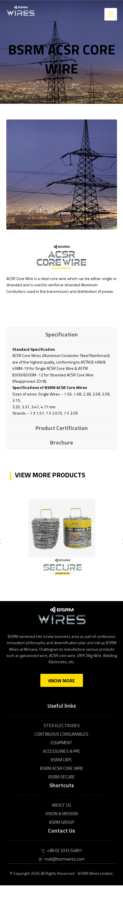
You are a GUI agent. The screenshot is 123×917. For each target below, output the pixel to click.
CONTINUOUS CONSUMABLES (61, 734)
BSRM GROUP (61, 822)
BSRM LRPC (61, 759)
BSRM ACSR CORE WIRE (61, 768)
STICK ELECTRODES (61, 725)
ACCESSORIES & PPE (61, 751)
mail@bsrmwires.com (64, 859)
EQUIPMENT (62, 742)
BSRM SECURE (61, 777)
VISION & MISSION (61, 813)
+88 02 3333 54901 (64, 850)
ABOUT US (61, 805)
